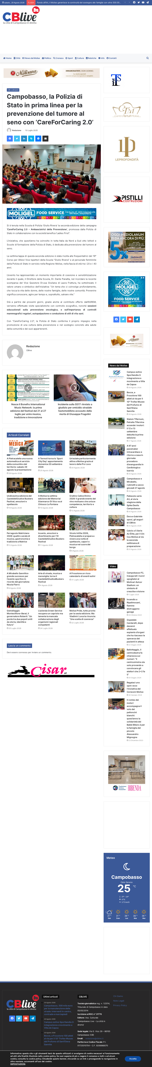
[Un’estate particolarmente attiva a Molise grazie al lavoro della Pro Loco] (82, 448)
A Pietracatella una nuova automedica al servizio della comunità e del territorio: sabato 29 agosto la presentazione (90, 2)
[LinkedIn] (24, 139)
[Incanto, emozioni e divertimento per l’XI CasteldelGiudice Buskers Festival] (51, 522)
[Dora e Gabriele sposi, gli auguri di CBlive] (116, 520)
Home (8, 58)
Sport (70, 58)
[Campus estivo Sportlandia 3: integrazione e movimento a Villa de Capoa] (116, 376)
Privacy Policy (120, 1005)
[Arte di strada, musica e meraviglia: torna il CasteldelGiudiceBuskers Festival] (51, 562)
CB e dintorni (13, 90)
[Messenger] (38, 139)
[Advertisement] (102, 29)
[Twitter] (17, 139)
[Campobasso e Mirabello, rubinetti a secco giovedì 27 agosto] (116, 482)
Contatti (113, 58)
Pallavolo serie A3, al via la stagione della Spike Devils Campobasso (134, 502)
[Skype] (31, 139)
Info (102, 58)
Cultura (80, 58)
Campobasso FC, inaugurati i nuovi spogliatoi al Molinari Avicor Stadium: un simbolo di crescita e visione (136, 582)
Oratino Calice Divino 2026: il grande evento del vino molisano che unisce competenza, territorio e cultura (82, 501)
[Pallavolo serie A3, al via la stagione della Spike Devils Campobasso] (116, 500)
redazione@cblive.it (94, 1038)
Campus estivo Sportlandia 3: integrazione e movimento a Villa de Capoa (136, 378)
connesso (22, 652)
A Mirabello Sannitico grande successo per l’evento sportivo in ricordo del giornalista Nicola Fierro (18, 579)
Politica (47, 58)
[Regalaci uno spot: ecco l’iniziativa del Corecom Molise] (116, 686)
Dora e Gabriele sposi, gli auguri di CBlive (135, 519)
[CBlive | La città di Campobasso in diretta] (21, 15)
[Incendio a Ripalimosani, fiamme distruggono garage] (116, 603)
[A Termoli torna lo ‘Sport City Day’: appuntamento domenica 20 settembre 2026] (51, 448)
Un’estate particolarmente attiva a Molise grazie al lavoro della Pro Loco (82, 461)
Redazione (16, 130)
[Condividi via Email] (45, 139)
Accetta (133, 1058)
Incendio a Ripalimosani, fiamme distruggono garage (134, 605)
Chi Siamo (118, 996)
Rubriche (92, 58)
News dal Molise (32, 58)
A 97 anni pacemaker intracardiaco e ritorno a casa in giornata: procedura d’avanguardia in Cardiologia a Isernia (135, 458)
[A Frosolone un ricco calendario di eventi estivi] (82, 562)
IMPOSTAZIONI (17, 1064)
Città (17, 58)
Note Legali (118, 1001)
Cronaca (59, 58)
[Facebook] (10, 139)
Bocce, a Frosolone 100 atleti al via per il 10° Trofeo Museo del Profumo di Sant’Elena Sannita (136, 401)
